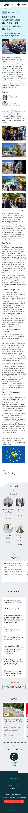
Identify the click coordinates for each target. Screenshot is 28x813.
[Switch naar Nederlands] (13, 788)
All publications (14, 682)
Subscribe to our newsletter (14, 802)
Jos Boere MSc (13, 97)
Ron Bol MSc (12, 103)
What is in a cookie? (19, 1)
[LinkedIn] (9, 474)
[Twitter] (5, 474)
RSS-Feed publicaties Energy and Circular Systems (14, 687)
